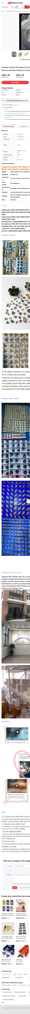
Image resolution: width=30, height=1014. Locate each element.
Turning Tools (25, 11)
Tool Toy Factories (7, 992)
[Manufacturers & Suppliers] (15, 2)
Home (3, 11)
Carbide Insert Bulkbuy (8, 999)
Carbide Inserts (19, 977)
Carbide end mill (5, 977)
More (3, 1002)
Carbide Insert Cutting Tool (9, 996)
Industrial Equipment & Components (13, 11)
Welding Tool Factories (20, 992)
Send (15, 887)
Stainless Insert (22, 996)
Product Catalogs (23, 974)
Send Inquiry (15, 82)
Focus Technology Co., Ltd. (19, 1007)
